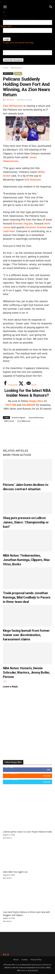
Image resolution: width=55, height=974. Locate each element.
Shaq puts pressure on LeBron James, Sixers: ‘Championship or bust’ (26, 522)
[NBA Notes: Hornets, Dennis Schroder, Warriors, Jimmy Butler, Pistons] (27, 653)
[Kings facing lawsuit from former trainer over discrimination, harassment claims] (27, 616)
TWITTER (10, 404)
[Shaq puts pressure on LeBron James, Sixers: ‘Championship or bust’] (27, 503)
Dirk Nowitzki (32, 179)
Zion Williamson (13, 105)
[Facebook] (7, 435)
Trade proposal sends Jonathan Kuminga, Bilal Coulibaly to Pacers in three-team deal (26, 597)
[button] (5, 7)
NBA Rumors (16, 67)
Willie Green (9, 421)
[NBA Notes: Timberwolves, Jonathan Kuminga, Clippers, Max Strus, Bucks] (27, 541)
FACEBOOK (28, 404)
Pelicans (18, 73)
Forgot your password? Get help (18, 42)
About (15, 959)
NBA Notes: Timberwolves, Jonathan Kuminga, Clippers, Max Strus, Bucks (26, 560)
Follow (46, 776)
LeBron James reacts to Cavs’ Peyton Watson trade (27, 831)
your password (10, 36)
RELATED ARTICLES (15, 450)
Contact (24, 959)
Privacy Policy (36, 959)
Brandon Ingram (23, 223)
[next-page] (6, 681)
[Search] (51, 7)
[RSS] (6, 954)
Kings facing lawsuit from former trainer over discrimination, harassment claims (26, 635)
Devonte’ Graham (36, 227)
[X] (17, 435)
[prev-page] (4, 681)
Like (48, 770)
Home (5, 67)
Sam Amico (10, 100)
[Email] (46, 435)
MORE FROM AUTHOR (17, 455)
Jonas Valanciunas (36, 417)
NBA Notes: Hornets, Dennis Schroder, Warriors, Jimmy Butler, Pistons (26, 672)
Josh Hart (9, 231)
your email (8, 56)
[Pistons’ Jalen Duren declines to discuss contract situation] (27, 470)
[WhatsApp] (26, 435)
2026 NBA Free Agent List (15, 871)
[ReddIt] (36, 435)
